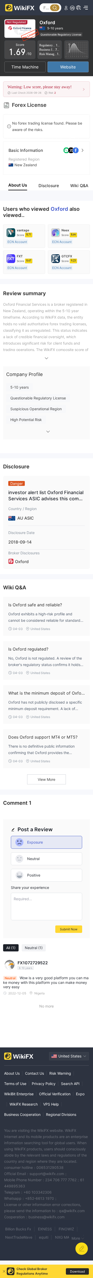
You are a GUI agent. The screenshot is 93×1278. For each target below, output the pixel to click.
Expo (80, 1094)
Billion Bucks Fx (18, 1229)
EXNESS (45, 1229)
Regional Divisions (61, 1114)
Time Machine (24, 66)
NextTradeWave (18, 1237)
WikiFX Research (24, 1104)
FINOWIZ (66, 1229)
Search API (70, 1083)
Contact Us (34, 1073)
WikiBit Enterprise (19, 1094)
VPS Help (51, 1104)
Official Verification (55, 1094)
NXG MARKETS (68, 1237)
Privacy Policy (44, 1083)
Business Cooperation (22, 1114)
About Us (12, 1073)
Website (68, 66)
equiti (43, 1237)
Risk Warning (60, 1073)
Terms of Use (15, 1083)
